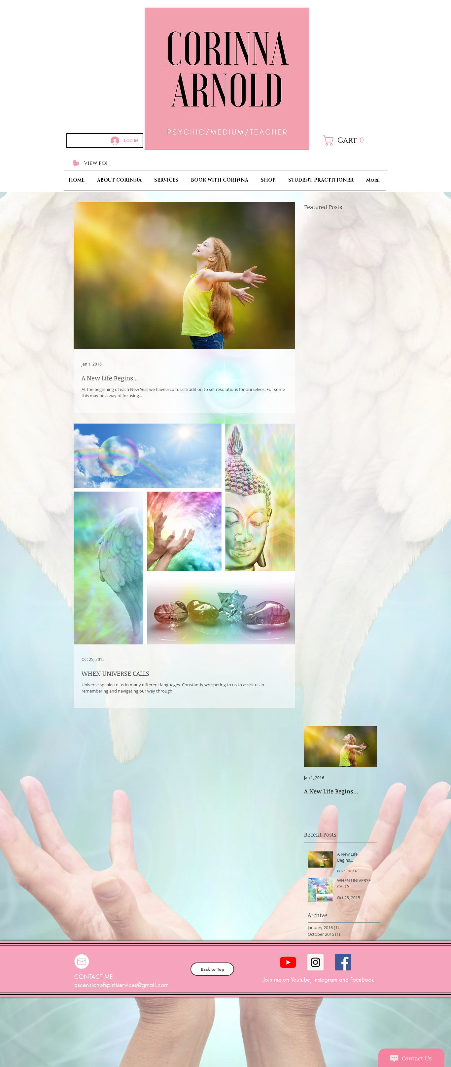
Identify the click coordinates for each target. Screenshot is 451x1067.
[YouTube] (288, 962)
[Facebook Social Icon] (343, 962)
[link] (348, 140)
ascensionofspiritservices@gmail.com (121, 985)
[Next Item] (366, 746)
